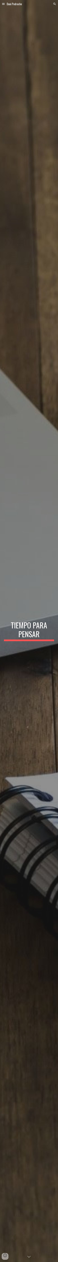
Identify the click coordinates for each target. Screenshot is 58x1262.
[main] (29, 631)
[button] (3, 4)
